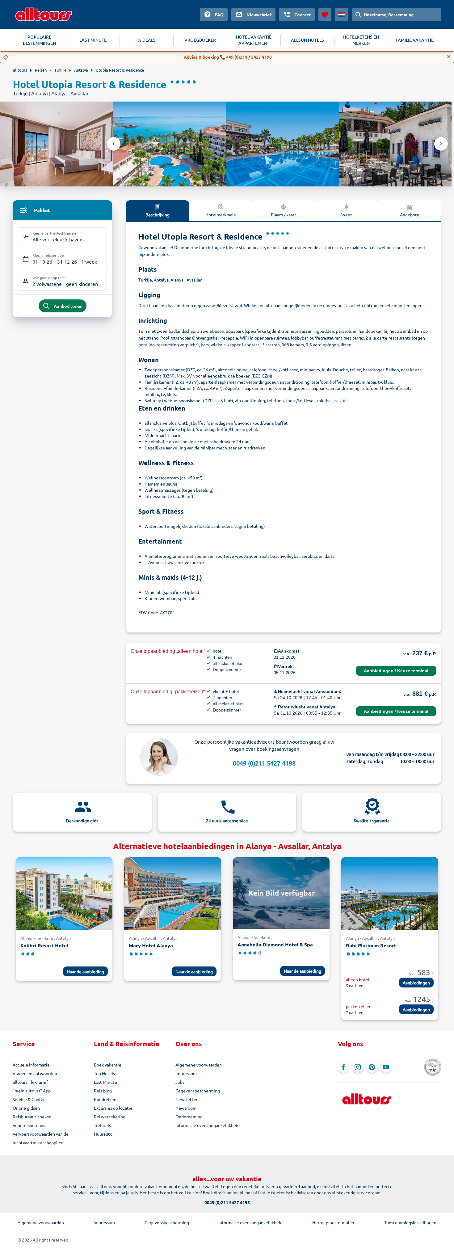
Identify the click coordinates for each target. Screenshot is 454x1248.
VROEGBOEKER (200, 40)
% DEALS (146, 40)
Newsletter (186, 1099)
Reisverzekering (109, 1116)
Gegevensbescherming (197, 1090)
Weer (346, 214)
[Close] (448, 57)
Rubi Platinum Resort (371, 945)
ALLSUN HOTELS (307, 40)
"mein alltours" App (32, 1090)
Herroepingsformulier (333, 1222)
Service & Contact (30, 1099)
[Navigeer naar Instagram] (357, 1067)
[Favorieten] (324, 14)
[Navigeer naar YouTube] (386, 1067)
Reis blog (103, 1090)
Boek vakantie (107, 1064)
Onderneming (189, 1116)
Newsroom (185, 1108)
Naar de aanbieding (85, 971)
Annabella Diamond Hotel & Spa (275, 944)
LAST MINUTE (93, 40)
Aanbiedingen (416, 982)
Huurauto (103, 1134)
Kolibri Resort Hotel (44, 945)
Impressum (186, 1073)
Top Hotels (104, 1073)
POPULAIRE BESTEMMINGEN (39, 40)
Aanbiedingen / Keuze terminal (396, 670)
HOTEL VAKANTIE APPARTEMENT (253, 40)
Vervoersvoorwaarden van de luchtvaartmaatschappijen (41, 1138)
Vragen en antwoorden (35, 1073)
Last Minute (105, 1082)
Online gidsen (26, 1108)
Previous (113, 144)
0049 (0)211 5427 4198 (264, 763)
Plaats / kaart (283, 214)
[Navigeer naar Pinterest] (371, 1067)
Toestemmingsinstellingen (410, 1222)
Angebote (409, 214)
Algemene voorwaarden (198, 1064)
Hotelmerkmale (220, 214)
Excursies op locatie (113, 1108)
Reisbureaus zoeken (32, 1116)
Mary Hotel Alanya (151, 945)
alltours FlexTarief (30, 1082)
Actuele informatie (31, 1064)
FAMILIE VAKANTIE (415, 40)
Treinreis (102, 1125)
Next (441, 144)
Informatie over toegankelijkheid (207, 1125)
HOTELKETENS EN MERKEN (361, 40)
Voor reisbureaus (29, 1125)
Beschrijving (157, 214)
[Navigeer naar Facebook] (343, 1067)
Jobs (179, 1082)
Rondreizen (105, 1099)
